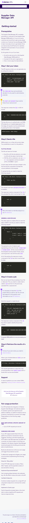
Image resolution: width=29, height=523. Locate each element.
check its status (7, 353)
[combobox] (14, 6)
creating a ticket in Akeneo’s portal (16, 382)
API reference (8, 212)
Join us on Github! (21, 518)
